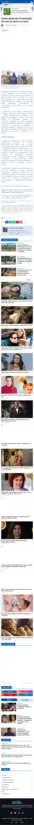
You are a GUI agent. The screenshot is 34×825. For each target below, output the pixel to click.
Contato (22, 822)
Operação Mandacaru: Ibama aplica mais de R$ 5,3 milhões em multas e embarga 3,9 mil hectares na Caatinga (24, 248)
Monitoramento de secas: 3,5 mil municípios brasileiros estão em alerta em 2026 (24, 272)
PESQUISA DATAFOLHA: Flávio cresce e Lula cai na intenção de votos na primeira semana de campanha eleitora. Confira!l (16, 747)
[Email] (21, 222)
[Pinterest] (17, 222)
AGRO (17, 791)
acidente (17, 775)
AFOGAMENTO (17, 784)
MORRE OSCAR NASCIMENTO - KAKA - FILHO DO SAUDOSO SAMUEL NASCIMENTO (23, 732)
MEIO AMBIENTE (8, 217)
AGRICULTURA (17, 787)
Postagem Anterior (6, 683)
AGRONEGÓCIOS (17, 794)
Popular (9, 700)
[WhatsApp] (8, 30)
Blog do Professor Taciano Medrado (19, 818)
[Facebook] (3, 30)
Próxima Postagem (27, 683)
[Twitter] (6, 30)
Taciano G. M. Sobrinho (16, 228)
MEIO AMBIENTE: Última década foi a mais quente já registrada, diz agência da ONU (24, 260)
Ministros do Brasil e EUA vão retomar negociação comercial (15, 764)
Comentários (25, 700)
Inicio (11, 822)
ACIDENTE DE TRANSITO (17, 780)
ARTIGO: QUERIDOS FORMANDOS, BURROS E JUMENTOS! (24, 706)
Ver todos (30, 239)
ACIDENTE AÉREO (17, 777)
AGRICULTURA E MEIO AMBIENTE (17, 789)
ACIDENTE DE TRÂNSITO (17, 782)
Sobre (16, 822)
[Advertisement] (17, 51)
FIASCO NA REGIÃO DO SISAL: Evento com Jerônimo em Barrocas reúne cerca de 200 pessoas (16, 755)
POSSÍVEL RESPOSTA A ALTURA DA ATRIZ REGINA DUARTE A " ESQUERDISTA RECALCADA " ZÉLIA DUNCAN (24, 720)
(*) (17, 773)
